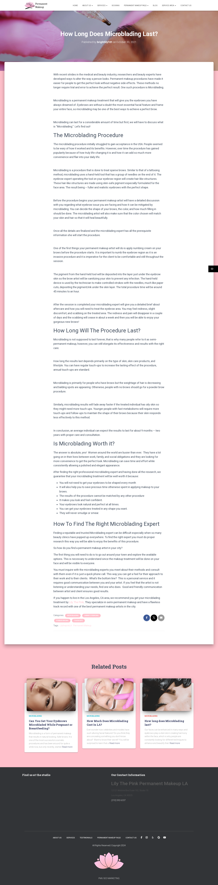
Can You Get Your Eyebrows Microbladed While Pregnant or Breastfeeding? (50, 724)
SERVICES (101, 5)
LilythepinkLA (66, 625)
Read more (67, 747)
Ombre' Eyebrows (91, 615)
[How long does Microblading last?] (166, 694)
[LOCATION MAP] (158, 837)
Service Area (168, 5)
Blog (155, 5)
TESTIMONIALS (86, 838)
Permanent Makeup (82, 625)
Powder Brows (62, 620)
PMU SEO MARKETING (109, 878)
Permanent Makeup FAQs (135, 5)
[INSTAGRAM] (146, 837)
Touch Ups (78, 620)
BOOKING (116, 5)
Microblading (73, 615)
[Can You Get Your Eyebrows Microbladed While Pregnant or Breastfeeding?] (51, 694)
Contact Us (185, 5)
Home (75, 5)
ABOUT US (86, 5)
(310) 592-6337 (118, 800)
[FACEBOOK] (141, 837)
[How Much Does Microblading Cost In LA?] (109, 694)
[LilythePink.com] (36, 5)
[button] (92, 5)
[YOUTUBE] (164, 837)
